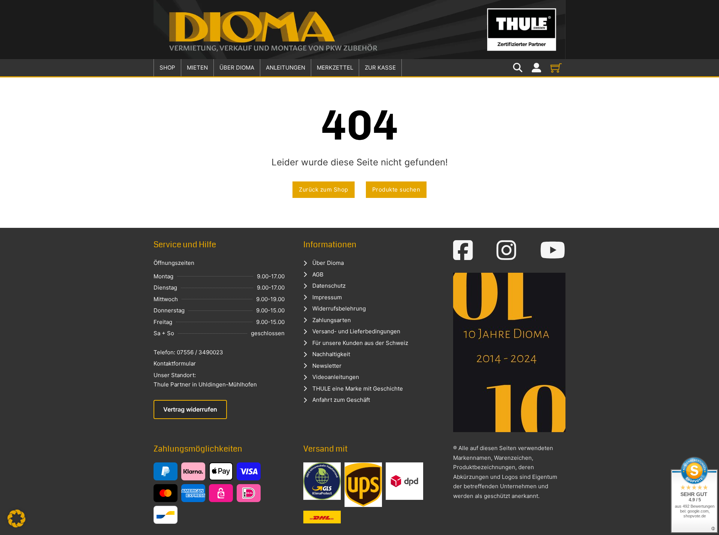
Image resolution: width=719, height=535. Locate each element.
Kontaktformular (175, 363)
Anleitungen (285, 67)
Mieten (197, 67)
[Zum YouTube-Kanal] (552, 250)
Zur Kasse (380, 67)
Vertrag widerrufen (190, 409)
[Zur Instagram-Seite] (506, 250)
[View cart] (556, 67)
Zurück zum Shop (323, 189)
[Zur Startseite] (359, 29)
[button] (16, 518)
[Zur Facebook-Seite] (463, 250)
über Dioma (236, 67)
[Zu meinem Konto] (536, 67)
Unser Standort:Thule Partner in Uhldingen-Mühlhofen (205, 380)
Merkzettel (335, 67)
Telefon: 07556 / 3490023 (188, 352)
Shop (167, 67)
